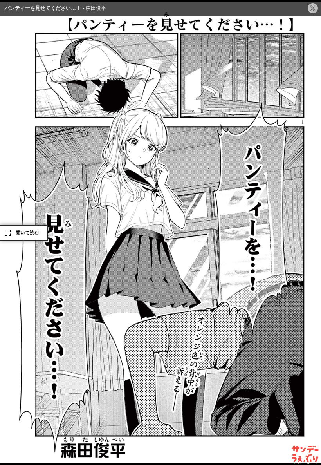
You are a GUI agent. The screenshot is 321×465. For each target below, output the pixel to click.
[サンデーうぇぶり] (305, 454)
